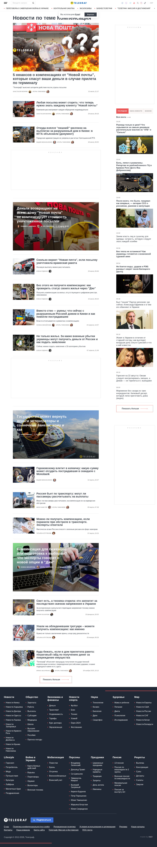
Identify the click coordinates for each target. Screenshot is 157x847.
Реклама (123, 827)
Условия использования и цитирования (97, 827)
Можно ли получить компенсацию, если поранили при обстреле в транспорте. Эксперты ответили (63, 522)
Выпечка (140, 763)
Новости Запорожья (11, 725)
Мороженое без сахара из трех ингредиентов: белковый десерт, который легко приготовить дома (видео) (132, 394)
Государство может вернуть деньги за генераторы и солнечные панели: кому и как (42, 422)
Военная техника (35, 790)
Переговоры (33, 777)
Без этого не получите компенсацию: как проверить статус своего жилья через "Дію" (66, 287)
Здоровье (118, 697)
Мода (8, 771)
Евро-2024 (76, 723)
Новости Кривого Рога (13, 732)
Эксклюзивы (85, 8)
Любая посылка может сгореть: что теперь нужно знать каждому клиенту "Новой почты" (67, 104)
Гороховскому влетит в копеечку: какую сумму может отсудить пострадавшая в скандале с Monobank (67, 471)
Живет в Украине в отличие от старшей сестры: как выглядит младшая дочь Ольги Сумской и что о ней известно (133, 341)
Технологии (98, 703)
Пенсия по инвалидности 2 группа (121, 769)
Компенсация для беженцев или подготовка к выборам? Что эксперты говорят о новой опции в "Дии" (42, 555)
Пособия (31, 735)
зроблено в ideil (146, 837)
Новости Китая (143, 720)
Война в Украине (30, 759)
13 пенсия (119, 763)
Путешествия (12, 776)
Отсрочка (53, 771)
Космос (96, 707)
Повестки (53, 763)
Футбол (74, 706)
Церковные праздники (98, 764)
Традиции (97, 776)
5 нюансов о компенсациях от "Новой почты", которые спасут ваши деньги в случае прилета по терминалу (54, 79)
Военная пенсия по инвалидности (122, 777)
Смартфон (97, 720)
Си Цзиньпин (77, 774)
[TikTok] (145, 3)
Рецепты (139, 757)
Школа (30, 724)
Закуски (139, 784)
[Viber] (126, 3)
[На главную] (78, 3)
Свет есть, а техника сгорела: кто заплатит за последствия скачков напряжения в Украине (66, 602)
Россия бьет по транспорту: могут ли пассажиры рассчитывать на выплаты (62, 495)
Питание (118, 707)
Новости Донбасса (10, 739)
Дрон (95, 715)
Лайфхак (10, 784)
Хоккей (74, 718)
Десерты (140, 776)
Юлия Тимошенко (79, 800)
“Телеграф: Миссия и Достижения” (133, 8)
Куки (77, 14)
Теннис (74, 714)
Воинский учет (55, 780)
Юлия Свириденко (79, 809)
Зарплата (31, 703)
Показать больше (51, 679)
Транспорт (54, 710)
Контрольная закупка (64, 8)
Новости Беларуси (144, 724)
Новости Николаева (11, 750)
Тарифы (53, 718)
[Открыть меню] (6, 3)
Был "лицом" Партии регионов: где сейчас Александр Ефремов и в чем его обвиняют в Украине (133, 304)
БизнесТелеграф (104, 8)
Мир (136, 697)
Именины (97, 789)
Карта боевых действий (33, 767)
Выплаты (31, 711)
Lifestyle (9, 757)
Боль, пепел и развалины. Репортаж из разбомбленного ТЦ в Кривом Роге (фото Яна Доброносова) (134, 166)
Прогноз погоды (34, 740)
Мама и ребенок (121, 703)
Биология (97, 711)
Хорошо (90, 14)
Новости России (143, 711)
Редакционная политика (65, 827)
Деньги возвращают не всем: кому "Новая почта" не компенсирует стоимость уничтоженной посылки (42, 214)
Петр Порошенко (78, 796)
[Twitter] (137, 3)
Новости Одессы (13, 715)
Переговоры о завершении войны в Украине (27, 8)
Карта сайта (39, 830)
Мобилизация (55, 757)
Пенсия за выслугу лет (119, 791)
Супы (138, 771)
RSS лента (87, 830)
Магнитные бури (13, 789)
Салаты (139, 780)
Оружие (31, 781)
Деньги (52, 706)
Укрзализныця (55, 727)
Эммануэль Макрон (76, 779)
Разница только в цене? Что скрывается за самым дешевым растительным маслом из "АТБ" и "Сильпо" (133, 129)
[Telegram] (130, 3)
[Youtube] (134, 3)
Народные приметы (97, 771)
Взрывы (31, 772)
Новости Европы (144, 703)
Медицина (32, 720)
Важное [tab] (148, 111)
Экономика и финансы (55, 698)
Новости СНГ (142, 715)
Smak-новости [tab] (136, 111)
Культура (10, 780)
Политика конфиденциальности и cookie (31, 827)
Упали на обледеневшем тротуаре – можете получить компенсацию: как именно (65, 628)
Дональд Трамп (78, 770)
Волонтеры (32, 785)
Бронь (52, 767)
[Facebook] (122, 3)
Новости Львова (13, 720)
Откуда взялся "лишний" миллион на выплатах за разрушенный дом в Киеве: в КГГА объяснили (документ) (64, 131)
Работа (30, 707)
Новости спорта (74, 698)
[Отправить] (33, 3)
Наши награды (138, 827)
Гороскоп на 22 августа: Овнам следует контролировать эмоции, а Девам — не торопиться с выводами (134, 378)
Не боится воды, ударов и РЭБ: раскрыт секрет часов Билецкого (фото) (133, 269)
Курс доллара (55, 723)
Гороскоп (10, 763)
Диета (117, 711)
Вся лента (121, 117)
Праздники (97, 757)
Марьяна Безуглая (79, 805)
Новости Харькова (14, 707)
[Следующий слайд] (154, 8)
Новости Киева (13, 703)
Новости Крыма (13, 744)
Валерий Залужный (75, 786)
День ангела (98, 785)
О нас (6, 827)
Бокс (73, 710)
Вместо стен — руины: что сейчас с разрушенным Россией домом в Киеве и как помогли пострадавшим (65, 313)
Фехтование (76, 727)
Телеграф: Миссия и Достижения (63, 830)
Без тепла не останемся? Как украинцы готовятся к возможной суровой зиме (133, 254)
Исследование (121, 720)
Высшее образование (33, 729)
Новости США (142, 707)
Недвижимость (56, 714)
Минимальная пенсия (120, 784)
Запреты (97, 780)
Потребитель (12, 767)
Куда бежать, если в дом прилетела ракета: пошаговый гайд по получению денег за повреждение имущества (65, 654)
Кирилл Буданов (78, 792)
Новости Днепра (13, 711)
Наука (94, 697)
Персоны (74, 757)
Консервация (142, 767)
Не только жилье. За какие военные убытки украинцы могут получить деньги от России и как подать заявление (67, 339)
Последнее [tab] (122, 111)
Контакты (8, 830)
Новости (9, 697)
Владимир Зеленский (75, 764)
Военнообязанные (57, 776)
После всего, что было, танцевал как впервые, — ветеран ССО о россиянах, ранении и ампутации (133, 203)
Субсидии (31, 715)
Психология (119, 715)
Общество (32, 697)
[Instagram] (141, 3)
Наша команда (23, 830)
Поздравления (12, 793)
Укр (151, 3)
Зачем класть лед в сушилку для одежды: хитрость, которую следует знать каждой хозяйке (133, 239)
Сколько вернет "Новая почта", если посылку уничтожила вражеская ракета (66, 261)
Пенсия (117, 757)
